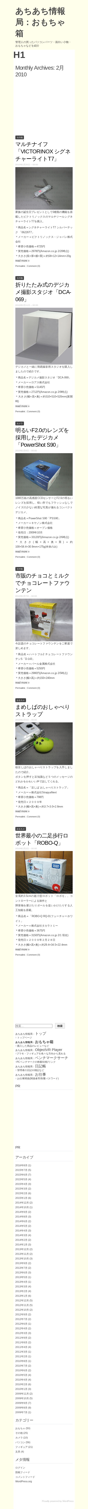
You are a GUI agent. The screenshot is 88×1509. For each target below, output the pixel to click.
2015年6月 (21, 1174)
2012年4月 (21, 1328)
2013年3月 (21, 1286)
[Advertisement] (44, 105)
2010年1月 (21, 1389)
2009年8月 (21, 1407)
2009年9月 (21, 1403)
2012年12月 (22, 1300)
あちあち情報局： (30, 1034)
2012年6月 (21, 1323)
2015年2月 (21, 1193)
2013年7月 (21, 1268)
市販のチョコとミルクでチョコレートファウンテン (42, 583)
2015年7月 (21, 1170)
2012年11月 (22, 1305)
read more (22, 260)
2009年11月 (22, 1393)
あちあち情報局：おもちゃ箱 (40, 22)
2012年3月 (21, 1333)
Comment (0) (33, 266)
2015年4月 (21, 1184)
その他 (20, 137)
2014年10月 (22, 1207)
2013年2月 (21, 1291)
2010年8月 (21, 1361)
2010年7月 (21, 1365)
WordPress (68, 1501)
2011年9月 (21, 1337)
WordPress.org (23, 1481)
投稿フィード (22, 1472)
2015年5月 (21, 1179)
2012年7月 (21, 1319)
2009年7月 (21, 1412)
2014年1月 (21, 1244)
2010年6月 (21, 1370)
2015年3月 (21, 1188)
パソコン (20, 1442)
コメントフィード (25, 1477)
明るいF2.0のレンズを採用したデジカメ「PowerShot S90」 (42, 437)
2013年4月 (21, 1281)
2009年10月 (22, 1398)
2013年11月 (22, 1254)
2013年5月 (21, 1277)
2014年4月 (21, 1230)
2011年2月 (21, 1356)
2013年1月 (21, 1295)
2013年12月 (22, 1249)
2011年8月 (21, 1342)
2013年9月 (21, 1263)
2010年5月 (21, 1375)
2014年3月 (21, 1235)
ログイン (20, 1467)
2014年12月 (22, 1202)
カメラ (20, 423)
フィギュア (21, 1447)
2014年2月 (21, 1240)
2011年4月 (21, 1347)
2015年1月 (21, 1198)
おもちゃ (21, 700)
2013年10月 (22, 1258)
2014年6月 (21, 1221)
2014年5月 (21, 1226)
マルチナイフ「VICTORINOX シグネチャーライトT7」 (43, 151)
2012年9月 (21, 1314)
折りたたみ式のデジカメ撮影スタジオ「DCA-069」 (43, 292)
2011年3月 (21, 1351)
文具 (17, 1451)
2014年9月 (21, 1212)
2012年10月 (22, 1309)
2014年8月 (21, 1216)
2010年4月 (21, 1379)
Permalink (20, 266)
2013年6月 (21, 1272)
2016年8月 (21, 1165)
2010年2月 (21, 1384)
